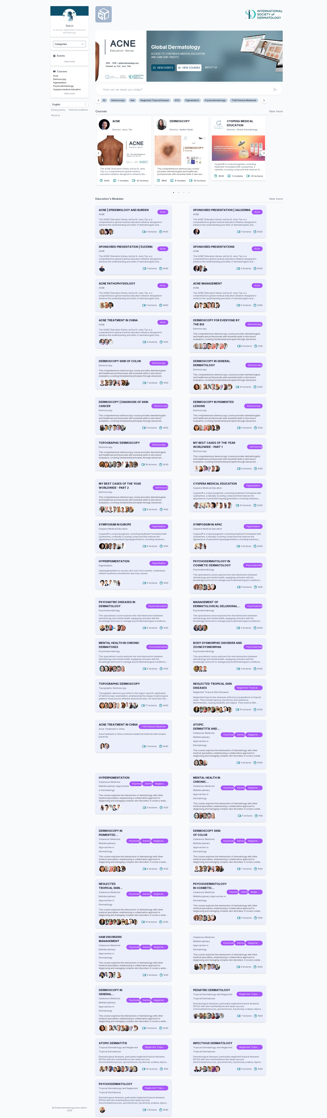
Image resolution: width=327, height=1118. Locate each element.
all (104, 100)
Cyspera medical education (67, 89)
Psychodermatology (63, 86)
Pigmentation (59, 82)
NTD (177, 100)
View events (114, 67)
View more (69, 61)
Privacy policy (58, 110)
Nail (132, 100)
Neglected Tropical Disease (155, 100)
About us (55, 115)
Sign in (69, 25)
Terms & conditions (78, 110)
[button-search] (275, 89)
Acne (55, 76)
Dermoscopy (59, 79)
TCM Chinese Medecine (244, 100)
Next (285, 57)
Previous (93, 57)
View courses (140, 67)
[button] (69, 104)
